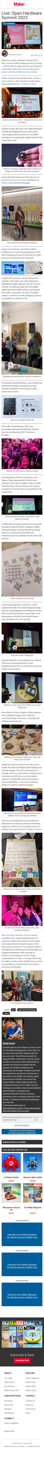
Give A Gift (8, 1404)
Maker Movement (11, 1390)
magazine (32, 1378)
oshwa (6, 1013)
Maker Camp (31, 1390)
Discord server (36, 1118)
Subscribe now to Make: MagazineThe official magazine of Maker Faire (22, 1131)
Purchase (8, 1400)
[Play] (22, 155)
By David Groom (15, 54)
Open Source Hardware (27, 1010)
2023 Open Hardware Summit (18, 935)
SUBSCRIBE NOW (22, 1360)
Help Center (30, 1409)
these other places (32, 1108)
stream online (31, 72)
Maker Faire (30, 1382)
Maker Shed (31, 1386)
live (13, 1010)
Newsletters (9, 1413)
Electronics (9, 24)
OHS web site (23, 69)
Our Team (8, 1378)
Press (28, 1413)
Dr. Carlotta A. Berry (27, 84)
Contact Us (30, 1400)
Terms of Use (27, 1443)
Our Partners (9, 1386)
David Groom (9, 1043)
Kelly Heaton (7, 180)
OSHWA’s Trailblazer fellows (30, 829)
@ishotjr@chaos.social (12, 1108)
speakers (37, 78)
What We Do (9, 1382)
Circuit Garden (20, 180)
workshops (10, 81)
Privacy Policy (16, 1443)
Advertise (29, 1404)
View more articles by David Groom (16, 1111)
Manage (7, 1409)
